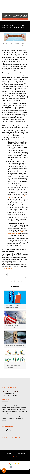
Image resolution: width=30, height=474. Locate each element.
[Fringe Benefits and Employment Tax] (15, 337)
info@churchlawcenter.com (13, 395)
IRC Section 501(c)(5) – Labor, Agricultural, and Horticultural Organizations (13, 366)
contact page (8, 268)
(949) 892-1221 (10, 393)
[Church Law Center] (15, 16)
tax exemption (24, 277)
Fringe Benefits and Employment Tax (15, 345)
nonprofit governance (7, 277)
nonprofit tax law (16, 277)
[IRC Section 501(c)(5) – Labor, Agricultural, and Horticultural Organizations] (15, 355)
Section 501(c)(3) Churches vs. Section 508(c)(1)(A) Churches (13, 326)
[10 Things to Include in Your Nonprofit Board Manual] (15, 297)
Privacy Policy (6, 430)
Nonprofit (17, 43)
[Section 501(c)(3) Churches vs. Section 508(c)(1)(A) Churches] (15, 317)
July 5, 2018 (9, 43)
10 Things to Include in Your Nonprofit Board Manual (13, 306)
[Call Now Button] (4, 470)
